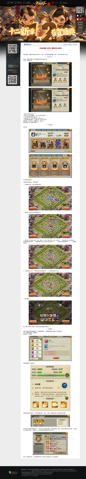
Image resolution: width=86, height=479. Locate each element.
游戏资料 (28, 3)
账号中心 (65, 3)
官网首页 (12, 3)
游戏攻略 (56, 3)
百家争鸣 (75, 44)
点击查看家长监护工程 (26, 475)
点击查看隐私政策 (34, 475)
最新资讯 (19, 3)
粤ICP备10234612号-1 (26, 471)
